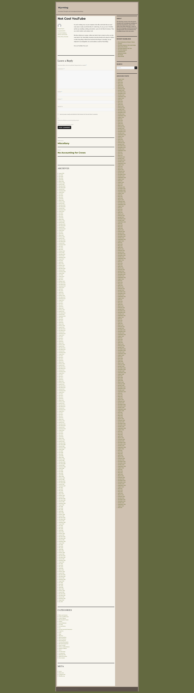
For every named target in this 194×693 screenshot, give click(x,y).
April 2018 (61, 292)
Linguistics (61, 631)
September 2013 (62, 371)
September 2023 (62, 229)
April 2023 (61, 233)
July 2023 (61, 232)
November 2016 (62, 313)
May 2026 (61, 178)
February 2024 (62, 221)
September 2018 (62, 286)
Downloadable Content (63, 619)
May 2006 (61, 509)
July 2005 (61, 525)
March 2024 (61, 219)
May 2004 (61, 547)
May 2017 (61, 305)
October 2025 (61, 189)
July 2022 (61, 246)
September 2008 (62, 466)
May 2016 (61, 321)
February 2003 (62, 571)
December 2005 (62, 517)
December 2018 (62, 282)
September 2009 (62, 447)
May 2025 (61, 197)
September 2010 (62, 428)
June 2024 (61, 214)
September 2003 (62, 560)
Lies (60, 627)
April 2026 (61, 179)
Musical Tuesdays (62, 639)
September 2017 (62, 298)
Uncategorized (62, 653)
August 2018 (61, 287)
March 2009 (61, 457)
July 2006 (61, 506)
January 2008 (61, 479)
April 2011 (61, 417)
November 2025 (62, 187)
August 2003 (61, 562)
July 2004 (61, 544)
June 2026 (61, 176)
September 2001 (62, 598)
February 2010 (62, 440)
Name (60, 91)
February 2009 (62, 459)
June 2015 (61, 338)
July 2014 (61, 355)
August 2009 (61, 449)
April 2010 (61, 436)
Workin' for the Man (62, 34)
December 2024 (62, 205)
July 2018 (61, 289)
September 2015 (62, 333)
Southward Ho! (121, 51)
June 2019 (61, 278)
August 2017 (61, 300)
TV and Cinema (62, 651)
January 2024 (61, 222)
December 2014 (62, 348)
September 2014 (62, 352)
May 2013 (61, 378)
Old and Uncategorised (63, 643)
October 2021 (61, 255)
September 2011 (62, 409)
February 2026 (62, 183)
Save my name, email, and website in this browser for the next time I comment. (79, 114)
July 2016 (61, 317)
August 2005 (61, 524)
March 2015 (61, 343)
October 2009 (61, 446)
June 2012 (61, 395)
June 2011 (61, 414)
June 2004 (61, 546)
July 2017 (61, 301)
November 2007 (62, 482)
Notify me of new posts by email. (66, 124)
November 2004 (62, 538)
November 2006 (62, 500)
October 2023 (61, 227)
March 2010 (61, 438)
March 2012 (61, 400)
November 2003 (62, 557)
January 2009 (61, 460)
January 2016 (61, 327)
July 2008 (61, 470)
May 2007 (61, 490)
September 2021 (62, 257)
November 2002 (62, 576)
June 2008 (61, 471)
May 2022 (61, 249)
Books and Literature (63, 615)
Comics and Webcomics (64, 616)
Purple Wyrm (61, 28)
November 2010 (62, 425)
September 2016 (62, 316)
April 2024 (61, 217)
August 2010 (61, 430)
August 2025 (61, 192)
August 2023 (61, 230)
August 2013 (61, 373)
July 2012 (61, 394)
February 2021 (62, 265)
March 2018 (61, 294)
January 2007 (61, 497)
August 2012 (61, 392)
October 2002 (61, 578)
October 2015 (61, 332)
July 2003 (61, 563)
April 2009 (61, 455)
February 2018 (62, 295)
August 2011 (61, 411)
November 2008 (62, 463)
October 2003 (61, 559)
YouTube (66, 36)
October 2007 (61, 484)
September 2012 (62, 390)
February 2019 (62, 281)
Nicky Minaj (61, 36)
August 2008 (61, 468)
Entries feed (61, 673)
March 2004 (61, 551)
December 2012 (62, 386)
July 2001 (61, 601)
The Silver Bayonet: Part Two (125, 48)
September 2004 (62, 541)
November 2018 (62, 284)
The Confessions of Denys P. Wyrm (126, 42)
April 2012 (61, 398)
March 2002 (61, 589)
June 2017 (61, 303)
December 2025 (62, 186)
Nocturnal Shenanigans (63, 642)
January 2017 (61, 311)
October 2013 (61, 370)
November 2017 (62, 297)
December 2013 (62, 367)
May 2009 (61, 454)
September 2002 (62, 579)
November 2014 (62, 349)
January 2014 (61, 365)
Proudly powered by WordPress (70, 689)
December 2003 (62, 555)
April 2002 (61, 587)
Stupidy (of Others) (63, 648)
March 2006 (61, 512)
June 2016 (61, 319)
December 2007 (62, 481)
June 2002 (61, 584)
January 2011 (61, 422)
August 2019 (61, 276)
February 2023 (62, 236)
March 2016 (61, 324)
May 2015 (61, 340)
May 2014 (61, 359)
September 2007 (62, 486)
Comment (61, 69)
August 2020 (61, 273)
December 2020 (62, 268)
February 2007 (62, 495)
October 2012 (61, 389)
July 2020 (61, 275)
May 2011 (61, 416)
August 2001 (61, 600)
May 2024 (61, 216)
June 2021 (61, 260)
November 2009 (62, 444)
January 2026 (61, 184)
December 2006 (62, 498)
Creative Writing (62, 618)
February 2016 (62, 325)
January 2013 (61, 384)
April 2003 (61, 568)
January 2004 (61, 554)
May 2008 (61, 473)
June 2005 (61, 527)
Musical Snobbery (62, 33)
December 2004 (62, 536)
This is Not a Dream (122, 47)
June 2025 (61, 195)
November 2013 (62, 368)
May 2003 (61, 566)
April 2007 (61, 492)
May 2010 (61, 435)
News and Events (62, 640)
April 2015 (61, 341)
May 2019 (61, 279)
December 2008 (62, 462)
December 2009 (62, 443)
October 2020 (61, 270)
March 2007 (61, 493)
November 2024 (62, 206)
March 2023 (61, 235)
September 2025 (62, 190)
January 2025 (61, 203)
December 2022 (62, 240)
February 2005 (62, 533)
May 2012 (61, 397)
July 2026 (61, 175)
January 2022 (61, 252)
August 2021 (61, 259)
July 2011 (61, 413)
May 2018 (61, 290)
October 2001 (61, 597)
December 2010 (62, 424)
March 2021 (61, 263)
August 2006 (61, 505)
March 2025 (61, 200)
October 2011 (61, 408)
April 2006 (61, 511)
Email (60, 99)
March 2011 (61, 419)
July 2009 (61, 451)
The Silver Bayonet (122, 50)
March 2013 (61, 381)
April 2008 (61, 474)
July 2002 (61, 582)
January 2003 (61, 573)
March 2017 (61, 308)
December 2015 (62, 328)
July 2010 (61, 432)
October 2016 (61, 314)
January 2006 (61, 516)
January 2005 (61, 535)
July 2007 (61, 487)
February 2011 (62, 420)
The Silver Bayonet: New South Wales (127, 45)
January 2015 (61, 346)
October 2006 (61, 501)
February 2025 (62, 202)
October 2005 (61, 520)
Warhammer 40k (62, 654)
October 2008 (61, 465)
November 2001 (62, 595)
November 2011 (62, 406)
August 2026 (61, 173)
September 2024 (62, 209)
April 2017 (61, 306)
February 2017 (62, 309)
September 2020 (62, 271)
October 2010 (61, 427)
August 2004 (61, 543)
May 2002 (61, 585)
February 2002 (62, 590)
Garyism (120, 43)
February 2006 (62, 514)
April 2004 (61, 549)
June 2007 (61, 489)
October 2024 (61, 208)
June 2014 (61, 357)
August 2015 (61, 335)
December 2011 (62, 405)
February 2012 (62, 401)
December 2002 (62, 574)
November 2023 (62, 225)
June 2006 (61, 508)
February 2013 (62, 382)
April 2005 (61, 530)
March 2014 (61, 362)
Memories (61, 635)
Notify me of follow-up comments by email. (68, 120)
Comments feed (62, 674)
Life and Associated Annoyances (65, 629)
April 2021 (61, 262)
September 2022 (62, 244)
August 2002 (61, 581)
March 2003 (61, 570)
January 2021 (61, 267)
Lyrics (60, 632)
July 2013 (61, 374)
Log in (60, 671)
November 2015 (62, 330)
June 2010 (61, 433)
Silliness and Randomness (64, 646)
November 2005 (62, 519)
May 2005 (61, 528)
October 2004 (61, 539)
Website (60, 106)
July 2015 (61, 336)
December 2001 (62, 593)
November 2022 (62, 241)
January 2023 (61, 238)
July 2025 (61, 194)
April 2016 (61, 322)
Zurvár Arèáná (62, 658)
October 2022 (61, 243)
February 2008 (62, 478)
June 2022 (61, 248)
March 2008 (61, 476)
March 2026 (61, 181)
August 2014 (61, 354)
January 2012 (61, 403)
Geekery (60, 621)
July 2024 (61, 213)
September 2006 (62, 503)
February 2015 (62, 344)
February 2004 (62, 552)
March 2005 (61, 532)
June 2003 (61, 565)
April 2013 (61, 379)
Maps (60, 634)
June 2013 (61, 376)
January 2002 (61, 592)
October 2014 (61, 351)
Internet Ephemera (62, 623)
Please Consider (62, 645)
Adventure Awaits (122, 53)
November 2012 (62, 387)
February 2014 (62, 363)
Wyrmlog (63, 7)
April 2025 (61, 198)
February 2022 (62, 251)
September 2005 (62, 522)
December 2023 (62, 224)
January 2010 (61, 441)
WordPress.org (62, 676)
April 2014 (61, 360)
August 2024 (61, 211)
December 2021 (62, 254)
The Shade (120, 54)
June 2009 (61, 452)
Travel (60, 650)
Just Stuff (61, 624)
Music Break (121, 56)
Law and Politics (62, 626)
